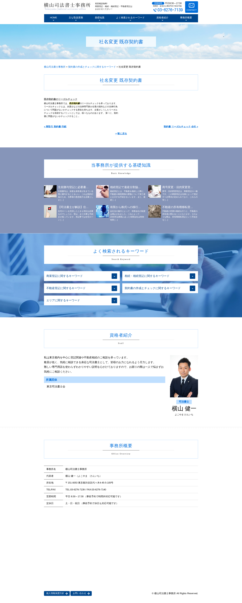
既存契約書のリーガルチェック (60, 99)
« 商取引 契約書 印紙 (55, 126)
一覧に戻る (121, 133)
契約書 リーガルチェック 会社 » (181, 126)
